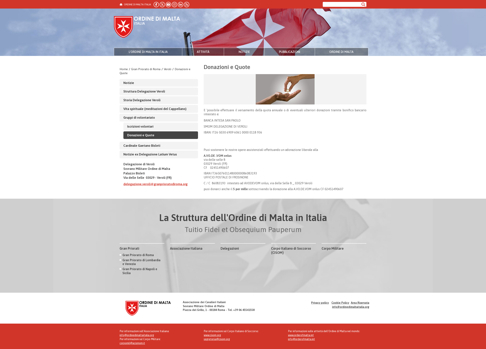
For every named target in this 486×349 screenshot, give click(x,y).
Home (124, 69)
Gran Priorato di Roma (145, 69)
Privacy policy (320, 302)
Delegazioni (230, 248)
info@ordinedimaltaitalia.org (350, 306)
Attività (203, 51)
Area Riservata (360, 302)
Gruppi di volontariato (139, 117)
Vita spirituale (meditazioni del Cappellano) (154, 109)
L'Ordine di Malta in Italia (148, 51)
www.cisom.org (212, 335)
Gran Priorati (129, 248)
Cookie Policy (340, 302)
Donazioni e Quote (140, 135)
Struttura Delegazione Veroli (144, 91)
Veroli (167, 69)
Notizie (244, 51)
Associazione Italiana (186, 248)
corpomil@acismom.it (132, 343)
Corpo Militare (333, 248)
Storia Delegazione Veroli (141, 100)
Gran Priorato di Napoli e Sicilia (139, 271)
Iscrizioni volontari (140, 126)
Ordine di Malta (341, 51)
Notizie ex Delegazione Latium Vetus (150, 154)
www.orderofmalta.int (301, 335)
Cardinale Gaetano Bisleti (141, 145)
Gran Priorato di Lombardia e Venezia (141, 262)
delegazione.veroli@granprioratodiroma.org (155, 184)
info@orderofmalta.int (301, 339)
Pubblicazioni (289, 51)
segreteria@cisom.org (217, 339)
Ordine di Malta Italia (147, 27)
